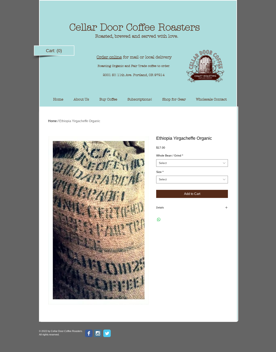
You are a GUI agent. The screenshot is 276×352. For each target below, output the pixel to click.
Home (52, 121)
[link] (54, 50)
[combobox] (192, 163)
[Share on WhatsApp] (158, 219)
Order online (109, 57)
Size (159, 171)
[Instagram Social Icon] (98, 333)
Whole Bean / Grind (169, 155)
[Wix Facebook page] (89, 333)
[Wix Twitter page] (107, 333)
